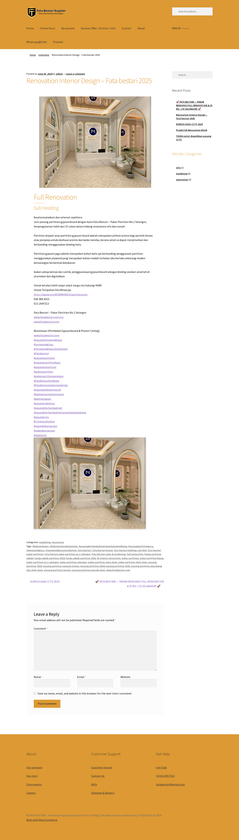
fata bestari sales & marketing (108, 554)
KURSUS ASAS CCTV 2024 (44, 582)
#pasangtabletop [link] (44, 403)
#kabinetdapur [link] (42, 399)
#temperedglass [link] (43, 344)
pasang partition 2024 (92, 566)
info (178, 167)
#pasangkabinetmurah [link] (47, 389)
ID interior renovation (109, 558)
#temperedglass (35, 550)
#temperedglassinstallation (60, 550)
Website (125, 677)
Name (38, 677)
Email (81, 677)
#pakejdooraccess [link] (44, 430)
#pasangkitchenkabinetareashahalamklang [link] (60, 412)
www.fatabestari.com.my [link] (49, 317)
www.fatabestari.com (118, 570)
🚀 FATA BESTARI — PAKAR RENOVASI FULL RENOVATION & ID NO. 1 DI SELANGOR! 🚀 (129, 584)
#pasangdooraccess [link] (45, 426)
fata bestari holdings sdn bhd (130, 550)
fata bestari (84, 550)
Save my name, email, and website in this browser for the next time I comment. (85, 693)
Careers (31, 793)
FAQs (94, 784)
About (141, 28)
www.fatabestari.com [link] (46, 321)
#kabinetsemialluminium (64, 546)
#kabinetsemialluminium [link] (49, 394)
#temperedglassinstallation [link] (51, 349)
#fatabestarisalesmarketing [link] (51, 385)
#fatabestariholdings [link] (46, 380)
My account (68, 28)
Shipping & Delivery (102, 793)
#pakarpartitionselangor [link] (49, 376)
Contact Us (97, 776)
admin (59, 73)
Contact (126, 28)
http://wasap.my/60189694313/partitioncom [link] (60, 294)
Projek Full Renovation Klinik (191, 130)
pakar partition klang (151, 558)
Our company (34, 767)
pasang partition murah (57, 570)
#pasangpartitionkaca (140, 546)
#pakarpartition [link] (43, 371)
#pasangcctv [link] (41, 417)
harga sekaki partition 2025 (81, 558)
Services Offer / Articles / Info (98, 28)
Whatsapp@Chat (36, 42)
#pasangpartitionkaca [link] (47, 362)
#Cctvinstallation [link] (44, 421)
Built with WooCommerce (41, 820)
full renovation (135, 554)
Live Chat (161, 767)
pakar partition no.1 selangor (42, 562)
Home (30, 28)
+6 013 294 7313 (165, 776)
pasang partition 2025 (118, 566)
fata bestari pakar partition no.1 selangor (67, 554)
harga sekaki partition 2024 (50, 558)
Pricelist (58, 42)
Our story (32, 776)
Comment (41, 628)
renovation (58, 542)
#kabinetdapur (40, 546)
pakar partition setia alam (102, 562)
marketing (43, 54)
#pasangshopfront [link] (45, 367)
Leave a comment (75, 73)
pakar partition (130, 558)
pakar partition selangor (73, 562)
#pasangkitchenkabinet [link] (48, 408)
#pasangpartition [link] (44, 358)
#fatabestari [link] (41, 353)
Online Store (47, 28)
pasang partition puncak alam (88, 570)
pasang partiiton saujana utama (61, 566)
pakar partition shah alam (132, 562)
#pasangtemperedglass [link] (48, 340)
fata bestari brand (102, 550)
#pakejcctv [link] (40, 435)
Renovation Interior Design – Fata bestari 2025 (191, 116)
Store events (34, 784)
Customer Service (101, 767)
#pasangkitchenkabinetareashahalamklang (103, 546)
